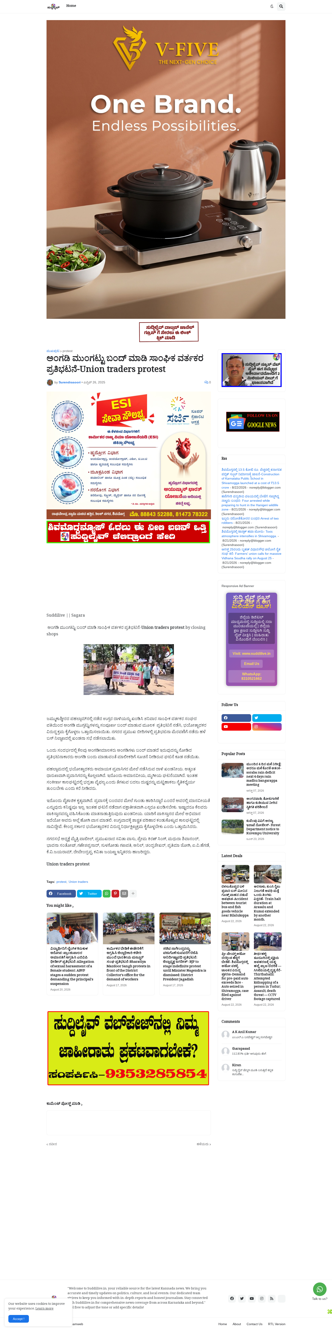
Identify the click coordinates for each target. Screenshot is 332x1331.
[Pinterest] (115, 893)
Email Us (251, 664)
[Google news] (267, 735)
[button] (272, 6)
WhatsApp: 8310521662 (251, 676)
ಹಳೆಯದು (203, 1144)
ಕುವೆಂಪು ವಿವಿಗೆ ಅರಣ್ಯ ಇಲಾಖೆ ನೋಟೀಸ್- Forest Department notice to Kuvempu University (263, 828)
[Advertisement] (129, 576)
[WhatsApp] (106, 893)
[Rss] (236, 735)
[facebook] (236, 718)
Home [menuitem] (71, 6)
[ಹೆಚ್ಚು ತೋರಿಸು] (133, 893)
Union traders (78, 881)
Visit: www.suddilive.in (252, 653)
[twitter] (267, 718)
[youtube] (236, 727)
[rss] (272, 1299)
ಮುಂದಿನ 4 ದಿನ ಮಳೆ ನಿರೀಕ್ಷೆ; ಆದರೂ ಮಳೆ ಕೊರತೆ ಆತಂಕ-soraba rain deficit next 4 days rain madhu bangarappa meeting (263, 775)
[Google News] (281, 1299)
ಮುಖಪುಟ (53, 350)
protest (67, 350)
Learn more (44, 1309)
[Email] (124, 893)
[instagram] (267, 727)
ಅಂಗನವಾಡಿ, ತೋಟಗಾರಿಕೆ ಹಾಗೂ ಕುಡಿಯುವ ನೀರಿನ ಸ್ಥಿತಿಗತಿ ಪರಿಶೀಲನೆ (262, 803)
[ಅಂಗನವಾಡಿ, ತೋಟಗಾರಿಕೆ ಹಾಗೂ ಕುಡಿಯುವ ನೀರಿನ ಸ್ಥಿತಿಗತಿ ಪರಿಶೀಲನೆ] (233, 804)
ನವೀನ (53, 1144)
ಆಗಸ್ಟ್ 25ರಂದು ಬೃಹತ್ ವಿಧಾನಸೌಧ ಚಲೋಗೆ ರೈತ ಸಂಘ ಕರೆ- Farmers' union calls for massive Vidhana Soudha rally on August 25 (251, 554)
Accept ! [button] (18, 1319)
